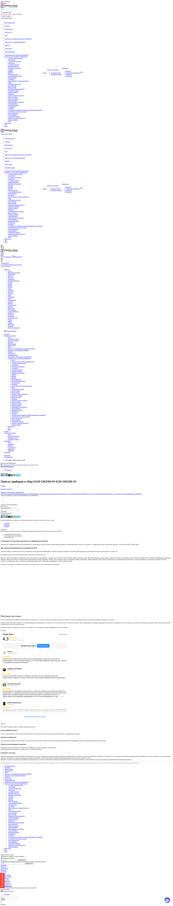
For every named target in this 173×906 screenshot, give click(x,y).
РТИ (33, 494)
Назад (10, 271)
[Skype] (17, 475)
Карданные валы (6, 494)
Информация (5, 878)
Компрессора (20, 494)
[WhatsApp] (14, 475)
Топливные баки (101, 494)
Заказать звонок (5, 266)
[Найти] (1, 11)
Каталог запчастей (13, 339)
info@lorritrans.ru (8, 466)
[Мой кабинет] (2, 246)
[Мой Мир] (7, 475)
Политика (4, 871)
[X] (9, 475)
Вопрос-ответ (5, 880)
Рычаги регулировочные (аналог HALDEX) (48, 494)
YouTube (9, 470)
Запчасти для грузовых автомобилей (23, 361)
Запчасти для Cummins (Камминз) (72, 494)
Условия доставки (6, 876)
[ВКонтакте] (2, 475)
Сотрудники (4, 868)
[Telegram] (19, 475)
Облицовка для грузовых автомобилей (118, 494)
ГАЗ (137, 494)
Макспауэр (133, 494)
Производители (5, 881)
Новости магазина (8, 858)
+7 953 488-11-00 (6, 12)
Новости (3, 867)
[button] (2, 880)
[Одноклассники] (4, 475)
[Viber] (12, 475)
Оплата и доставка (13, 436)
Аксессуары (92, 494)
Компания (11, 444)
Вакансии (4, 870)
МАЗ (140, 494)
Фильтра (13, 494)
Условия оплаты (6, 875)
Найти (3, 899)
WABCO (85, 494)
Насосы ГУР (28, 494)
